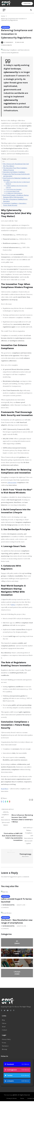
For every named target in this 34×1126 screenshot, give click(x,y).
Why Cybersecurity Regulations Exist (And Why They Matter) (16, 165)
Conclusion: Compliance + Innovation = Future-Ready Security (15, 204)
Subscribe (27, 3)
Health (17, 963)
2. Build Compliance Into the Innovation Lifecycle (16, 186)
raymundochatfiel (9, 905)
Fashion (17, 952)
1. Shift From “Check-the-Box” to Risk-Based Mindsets (18, 183)
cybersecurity (11, 482)
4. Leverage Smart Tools (12, 191)
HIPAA (13, 605)
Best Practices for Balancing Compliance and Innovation (16, 179)
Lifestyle (17, 973)
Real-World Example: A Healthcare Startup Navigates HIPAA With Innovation (16, 196)
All (17, 942)
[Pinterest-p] (13, 1010)
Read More (4, 789)
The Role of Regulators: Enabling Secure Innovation (15, 200)
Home (3, 16)
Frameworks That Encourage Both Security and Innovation (16, 175)
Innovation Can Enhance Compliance (14, 172)
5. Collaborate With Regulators (14, 193)
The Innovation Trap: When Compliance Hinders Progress (15, 169)
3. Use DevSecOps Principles (13, 189)
